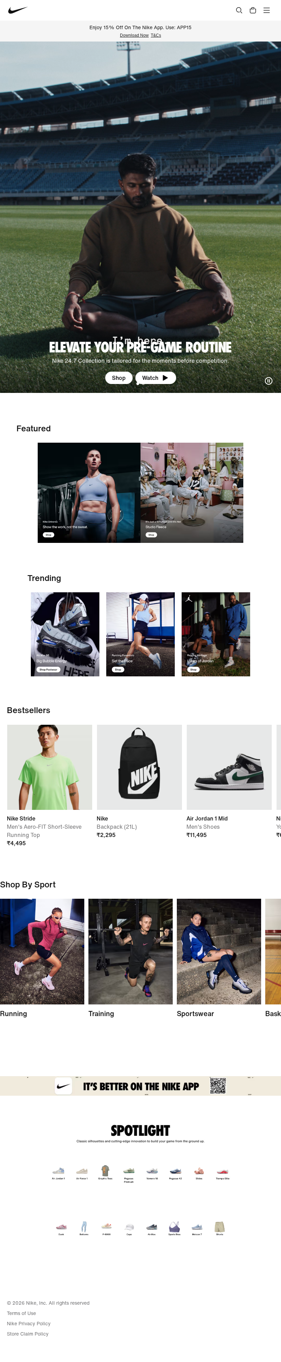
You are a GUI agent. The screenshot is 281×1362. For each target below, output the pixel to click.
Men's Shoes (203, 827)
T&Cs (156, 35)
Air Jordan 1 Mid (207, 818)
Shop (119, 378)
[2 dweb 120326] (130, 951)
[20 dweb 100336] (191, 493)
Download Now (134, 35)
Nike (102, 818)
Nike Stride (21, 818)
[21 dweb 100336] (89, 493)
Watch (150, 378)
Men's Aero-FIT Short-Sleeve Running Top (44, 831)
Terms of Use (21, 1313)
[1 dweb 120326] (65, 634)
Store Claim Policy (28, 1333)
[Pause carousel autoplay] (269, 381)
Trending (44, 578)
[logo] (18, 10)
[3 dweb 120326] (216, 634)
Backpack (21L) (117, 827)
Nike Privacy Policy (29, 1323)
